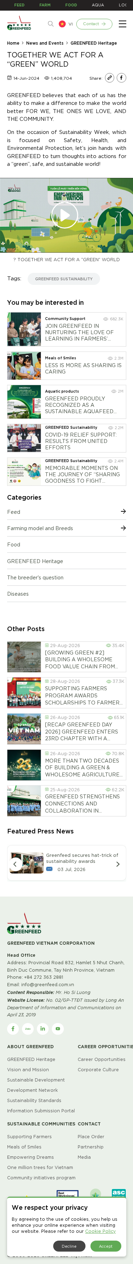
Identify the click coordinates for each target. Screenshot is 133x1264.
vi (70, 23)
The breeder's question (35, 577)
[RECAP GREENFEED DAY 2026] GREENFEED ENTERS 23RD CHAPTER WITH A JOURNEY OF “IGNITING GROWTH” (81, 731)
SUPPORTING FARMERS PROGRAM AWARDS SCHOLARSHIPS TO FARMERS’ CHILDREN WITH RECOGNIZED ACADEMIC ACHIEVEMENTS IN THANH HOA (84, 695)
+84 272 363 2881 (43, 976)
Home (13, 42)
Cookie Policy (100, 1231)
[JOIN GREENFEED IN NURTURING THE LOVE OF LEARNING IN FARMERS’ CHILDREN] (24, 329)
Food (13, 544)
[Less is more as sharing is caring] (24, 366)
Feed (13, 512)
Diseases (18, 593)
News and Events (44, 42)
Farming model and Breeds (40, 528)
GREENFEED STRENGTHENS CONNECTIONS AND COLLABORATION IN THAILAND (82, 803)
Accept (105, 1245)
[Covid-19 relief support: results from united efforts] (24, 438)
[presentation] (15, 864)
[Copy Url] (109, 77)
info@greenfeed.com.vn (47, 984)
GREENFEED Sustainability (64, 278)
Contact (91, 23)
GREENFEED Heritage (94, 42)
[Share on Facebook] (121, 77)
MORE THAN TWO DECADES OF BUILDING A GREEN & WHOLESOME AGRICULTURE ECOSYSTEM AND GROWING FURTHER (82, 767)
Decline (69, 1245)
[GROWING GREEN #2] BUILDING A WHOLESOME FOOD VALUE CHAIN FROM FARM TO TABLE (80, 659)
